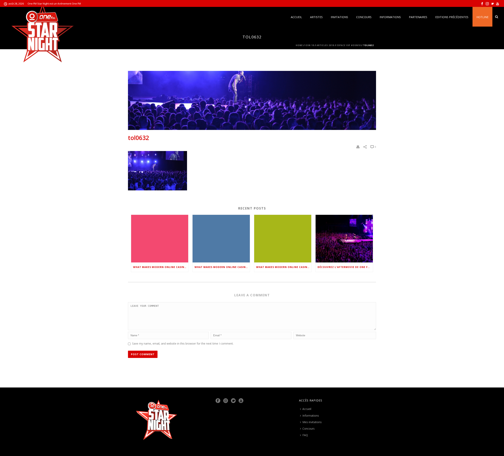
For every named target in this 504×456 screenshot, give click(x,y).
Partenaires (418, 17)
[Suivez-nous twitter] (233, 400)
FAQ (305, 435)
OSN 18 (309, 45)
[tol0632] (252, 100)
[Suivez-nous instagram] (225, 400)
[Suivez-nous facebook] (218, 400)
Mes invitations (312, 422)
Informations (390, 17)
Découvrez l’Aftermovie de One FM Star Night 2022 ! (345, 267)
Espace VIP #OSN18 (349, 45)
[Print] (357, 146)
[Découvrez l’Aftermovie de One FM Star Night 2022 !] (344, 238)
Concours (364, 17)
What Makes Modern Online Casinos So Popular (160, 267)
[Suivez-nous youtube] (241, 400)
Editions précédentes (451, 17)
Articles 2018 (325, 45)
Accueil (296, 17)
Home (299, 45)
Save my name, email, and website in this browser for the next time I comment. (182, 343)
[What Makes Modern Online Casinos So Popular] (159, 238)
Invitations (339, 17)
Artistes (316, 17)
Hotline (482, 17)
